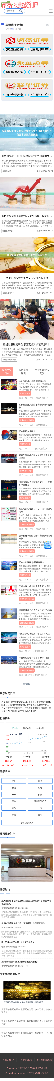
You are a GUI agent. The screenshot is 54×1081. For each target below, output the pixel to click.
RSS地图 (34, 1068)
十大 (40, 807)
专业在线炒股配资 (27, 420)
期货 (14, 807)
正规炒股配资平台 (9, 359)
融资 (40, 780)
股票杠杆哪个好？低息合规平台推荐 (35, 609)
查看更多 (27, 683)
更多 (48, 24)
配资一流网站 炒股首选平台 (31, 562)
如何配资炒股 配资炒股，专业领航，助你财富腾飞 (23, 923)
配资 (40, 787)
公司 (40, 814)
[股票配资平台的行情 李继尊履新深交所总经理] (27, 990)
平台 (14, 801)
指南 (40, 794)
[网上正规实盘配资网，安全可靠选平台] (27, 254)
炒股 (14, 814)
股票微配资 (6, 171)
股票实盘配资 (25, 393)
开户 (14, 794)
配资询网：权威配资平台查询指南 (34, 586)
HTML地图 (42, 1068)
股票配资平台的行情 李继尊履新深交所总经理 (23, 1002)
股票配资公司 (25, 444)
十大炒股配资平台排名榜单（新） (34, 657)
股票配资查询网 (33, 1073)
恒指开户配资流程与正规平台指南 (34, 633)
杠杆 (14, 780)
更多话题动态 (27, 822)
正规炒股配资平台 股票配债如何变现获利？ (27, 344)
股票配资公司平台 (27, 599)
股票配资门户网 (8, 293)
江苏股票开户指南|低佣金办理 (32, 380)
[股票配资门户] (19, 4)
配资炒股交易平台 (27, 431)
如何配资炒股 (7, 230)
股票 (14, 787)
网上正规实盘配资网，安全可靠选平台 (27, 277)
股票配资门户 (40, 801)
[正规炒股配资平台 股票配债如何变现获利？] (27, 318)
